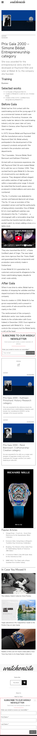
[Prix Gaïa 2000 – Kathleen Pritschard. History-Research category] (18, 386)
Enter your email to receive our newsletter (15, 349)
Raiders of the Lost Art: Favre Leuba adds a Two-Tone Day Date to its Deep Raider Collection (18, 653)
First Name (5, 717)
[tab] (18, 363)
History (3, 36)
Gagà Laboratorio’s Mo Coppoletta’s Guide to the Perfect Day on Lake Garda (18, 624)
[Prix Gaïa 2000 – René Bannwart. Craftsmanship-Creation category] (18, 433)
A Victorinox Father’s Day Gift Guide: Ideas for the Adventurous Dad (19, 556)
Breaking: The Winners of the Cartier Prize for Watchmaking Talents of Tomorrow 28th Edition (19, 549)
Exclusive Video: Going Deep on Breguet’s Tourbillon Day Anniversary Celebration (19, 542)
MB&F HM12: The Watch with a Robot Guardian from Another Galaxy (18, 561)
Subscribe (17, 677)
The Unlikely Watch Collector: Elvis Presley (16, 596)
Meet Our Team (18, 696)
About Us (18, 693)
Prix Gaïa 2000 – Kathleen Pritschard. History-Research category (17, 400)
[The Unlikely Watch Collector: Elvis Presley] (18, 583)
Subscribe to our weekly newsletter (18, 337)
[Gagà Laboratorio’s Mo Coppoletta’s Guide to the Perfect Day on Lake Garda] (18, 610)
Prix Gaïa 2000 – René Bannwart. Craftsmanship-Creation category (16, 448)
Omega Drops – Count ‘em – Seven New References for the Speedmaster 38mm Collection (18, 535)
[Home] (18, 1)
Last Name (5, 724)
